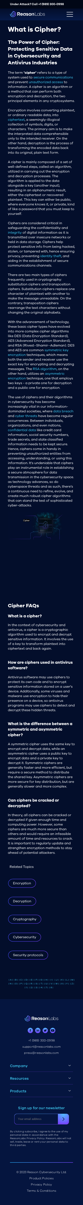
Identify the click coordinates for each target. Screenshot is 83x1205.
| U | (46, 983)
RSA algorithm (45, 369)
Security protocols (28, 955)
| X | (62, 983)
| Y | (67, 983)
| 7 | (46, 987)
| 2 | (31, 987)
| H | (46, 979)
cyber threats (26, 416)
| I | (51, 979)
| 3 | (36, 987)
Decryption (22, 901)
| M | (72, 979)
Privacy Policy (41, 1185)
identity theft (50, 256)
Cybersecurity (24, 937)
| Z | (72, 983)
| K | (62, 979)
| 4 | (41, 987)
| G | (41, 979)
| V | (51, 983)
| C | (21, 979)
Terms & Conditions (41, 1191)
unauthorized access (46, 82)
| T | (41, 983)
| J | (57, 979)
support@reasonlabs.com (41, 1047)
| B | (16, 979)
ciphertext (16, 119)
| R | (31, 983)
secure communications (53, 77)
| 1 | (26, 987)
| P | (21, 983)
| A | (11, 979)
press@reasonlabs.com (41, 1053)
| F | (36, 979)
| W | (56, 983)
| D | (26, 979)
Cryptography (24, 919)
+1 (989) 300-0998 (51, 4)
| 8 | (51, 987)
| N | (11, 983)
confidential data (22, 430)
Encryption (22, 883)
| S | (36, 983)
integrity (15, 232)
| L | (67, 979)
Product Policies (41, 1178)
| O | (16, 983)
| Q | (26, 983)
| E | (31, 979)
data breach (63, 411)
